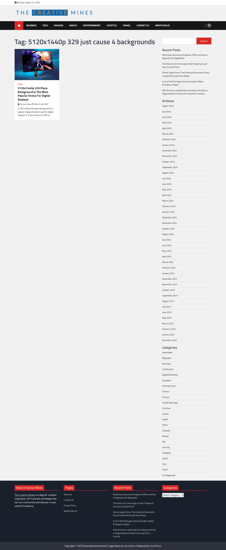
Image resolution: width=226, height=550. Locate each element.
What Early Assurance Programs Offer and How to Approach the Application (185, 56)
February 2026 (169, 139)
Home (165, 425)
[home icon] (19, 25)
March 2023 (167, 323)
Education (166, 380)
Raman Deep (25, 104)
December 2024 (169, 217)
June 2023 (167, 312)
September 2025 (170, 167)
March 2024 (167, 262)
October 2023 (168, 290)
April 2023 (167, 318)
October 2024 (168, 228)
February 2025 (169, 206)
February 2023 (169, 329)
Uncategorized (168, 475)
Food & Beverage (170, 402)
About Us (68, 494)
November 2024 (169, 223)
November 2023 (169, 284)
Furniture (166, 408)
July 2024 (166, 239)
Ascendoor (129, 546)
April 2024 (167, 256)
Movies (165, 436)
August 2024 (168, 234)
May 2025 (167, 189)
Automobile (167, 352)
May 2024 (167, 251)
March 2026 (167, 134)
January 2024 (168, 273)
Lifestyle (112, 25)
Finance (165, 397)
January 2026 (168, 145)
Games (165, 414)
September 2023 (170, 295)
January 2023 (168, 334)
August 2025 (168, 172)
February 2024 (169, 267)
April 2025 (167, 195)
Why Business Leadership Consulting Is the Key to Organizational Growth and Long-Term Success (185, 92)
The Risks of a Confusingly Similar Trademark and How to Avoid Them (184, 65)
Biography (166, 358)
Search (204, 41)
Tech (45, 25)
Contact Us (143, 25)
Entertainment (91, 25)
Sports (165, 458)
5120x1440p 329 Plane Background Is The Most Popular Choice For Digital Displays (34, 93)
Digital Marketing (170, 374)
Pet (163, 441)
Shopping (166, 453)
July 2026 (166, 111)
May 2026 (167, 122)
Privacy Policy (70, 505)
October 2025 (168, 161)
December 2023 (169, 279)
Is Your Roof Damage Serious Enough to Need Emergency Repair (182, 83)
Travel (127, 25)
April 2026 (167, 128)
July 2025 (166, 178)
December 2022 (169, 340)
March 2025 (167, 200)
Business (31, 25)
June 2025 (167, 184)
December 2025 (169, 150)
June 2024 (167, 245)
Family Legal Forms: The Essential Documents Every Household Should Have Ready (186, 74)
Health (73, 25)
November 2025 (169, 156)
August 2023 (168, 301)
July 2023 (166, 306)
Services (166, 447)
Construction (168, 369)
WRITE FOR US (162, 25)
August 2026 (168, 106)
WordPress (155, 546)
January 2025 (168, 212)
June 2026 (167, 117)
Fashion (58, 25)
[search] (209, 25)
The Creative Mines (25, 495)
